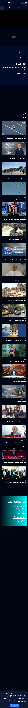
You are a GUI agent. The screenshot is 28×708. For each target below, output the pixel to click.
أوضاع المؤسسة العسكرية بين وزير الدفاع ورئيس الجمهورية (15, 421)
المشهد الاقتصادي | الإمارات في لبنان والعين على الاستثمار (15, 320)
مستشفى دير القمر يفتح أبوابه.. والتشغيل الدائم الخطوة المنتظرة (14, 442)
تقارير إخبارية (18, 8)
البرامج (8, 2)
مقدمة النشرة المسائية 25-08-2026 (19, 381)
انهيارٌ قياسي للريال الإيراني (21, 401)
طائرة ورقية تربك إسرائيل (21, 199)
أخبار (14, 2)
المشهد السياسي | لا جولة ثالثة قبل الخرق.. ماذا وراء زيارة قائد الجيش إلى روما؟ (15, 219)
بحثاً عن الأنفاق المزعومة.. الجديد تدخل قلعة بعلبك (17, 300)
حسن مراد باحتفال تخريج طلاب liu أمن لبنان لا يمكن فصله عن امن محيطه (15, 462)
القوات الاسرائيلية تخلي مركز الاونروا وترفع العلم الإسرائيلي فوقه (14, 340)
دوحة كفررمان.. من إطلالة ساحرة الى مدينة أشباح (17, 239)
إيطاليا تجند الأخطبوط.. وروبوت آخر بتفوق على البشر (16, 138)
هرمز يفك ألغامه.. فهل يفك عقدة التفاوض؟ (17, 158)
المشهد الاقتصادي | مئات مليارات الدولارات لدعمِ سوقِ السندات (14, 482)
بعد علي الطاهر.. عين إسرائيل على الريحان (18, 279)
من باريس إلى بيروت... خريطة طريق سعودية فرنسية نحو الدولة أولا (14, 179)
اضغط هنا (20, 701)
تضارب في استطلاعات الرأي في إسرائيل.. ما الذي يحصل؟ (15, 259)
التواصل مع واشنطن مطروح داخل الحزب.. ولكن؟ (17, 361)
